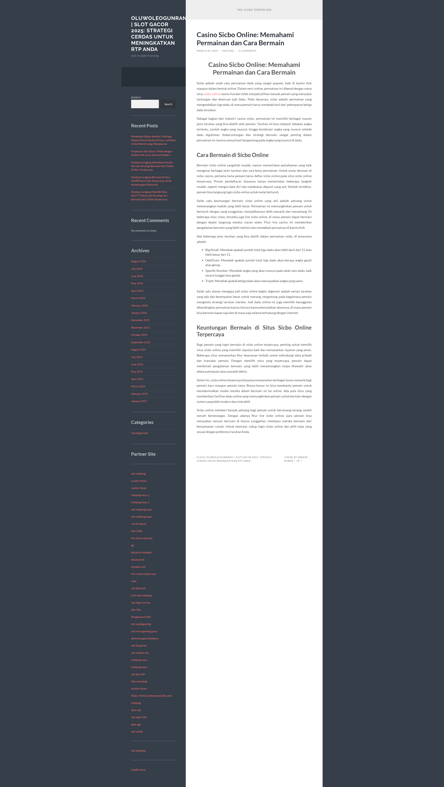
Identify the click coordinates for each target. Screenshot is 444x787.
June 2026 (137, 276)
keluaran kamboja (141, 552)
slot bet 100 (138, 674)
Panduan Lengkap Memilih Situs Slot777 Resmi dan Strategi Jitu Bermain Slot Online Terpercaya (149, 195)
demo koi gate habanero (144, 638)
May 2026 (137, 283)
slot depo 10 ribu (140, 602)
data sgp (136, 724)
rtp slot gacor (138, 523)
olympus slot (138, 566)
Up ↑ (299, 461)
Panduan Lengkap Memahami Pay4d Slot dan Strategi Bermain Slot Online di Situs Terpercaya (152, 166)
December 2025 (140, 320)
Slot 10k (136, 609)
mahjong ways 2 (140, 495)
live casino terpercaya (143, 573)
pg (132, 545)
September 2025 (140, 342)
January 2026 (139, 312)
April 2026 (137, 290)
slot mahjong (138, 473)
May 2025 (137, 371)
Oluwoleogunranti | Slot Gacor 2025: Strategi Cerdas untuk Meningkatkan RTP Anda (161, 33)
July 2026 (137, 268)
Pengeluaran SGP (141, 616)
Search (136, 97)
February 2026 (139, 305)
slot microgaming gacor (144, 631)
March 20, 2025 (207, 50)
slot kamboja (138, 750)
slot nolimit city (140, 652)
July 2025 (137, 357)
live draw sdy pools (142, 538)
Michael (228, 50)
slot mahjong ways (141, 509)
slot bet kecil (138, 588)
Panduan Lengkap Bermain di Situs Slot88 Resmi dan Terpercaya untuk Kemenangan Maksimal (151, 181)
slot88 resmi (138, 769)
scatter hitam (139, 480)
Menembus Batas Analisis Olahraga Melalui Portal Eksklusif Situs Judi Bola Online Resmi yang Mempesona (153, 140)
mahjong (136, 702)
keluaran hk (137, 559)
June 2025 (137, 364)
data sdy (136, 710)
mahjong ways (139, 659)
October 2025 (139, 334)
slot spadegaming (141, 624)
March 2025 (138, 386)
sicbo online (212, 94)
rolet (134, 581)
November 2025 (140, 327)
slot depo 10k (139, 717)
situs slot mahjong (141, 595)
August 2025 (138, 349)
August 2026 (138, 261)
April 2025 (137, 379)
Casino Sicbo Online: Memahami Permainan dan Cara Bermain (245, 38)
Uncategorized (139, 433)
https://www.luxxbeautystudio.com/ (151, 695)
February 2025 (139, 393)
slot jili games (139, 645)
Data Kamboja (139, 681)
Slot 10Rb (136, 531)
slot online (137, 731)
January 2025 (139, 401)
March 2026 (138, 298)
